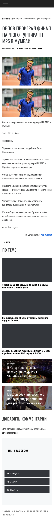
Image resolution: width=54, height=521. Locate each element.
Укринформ (46, 234)
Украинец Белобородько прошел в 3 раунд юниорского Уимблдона (25, 286)
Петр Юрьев (37, 48)
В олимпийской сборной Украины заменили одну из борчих (25, 319)
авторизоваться (10, 432)
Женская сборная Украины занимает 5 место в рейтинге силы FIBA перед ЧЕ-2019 (26, 352)
